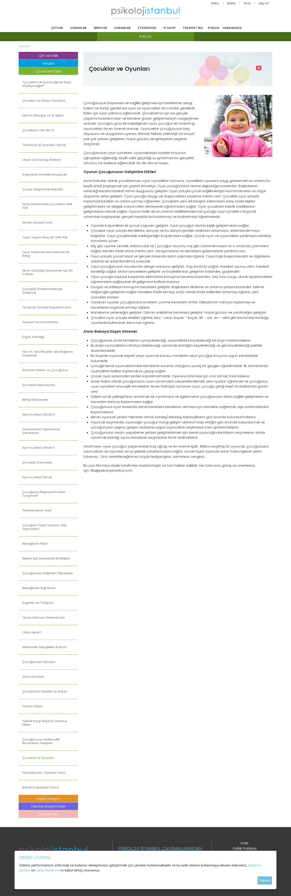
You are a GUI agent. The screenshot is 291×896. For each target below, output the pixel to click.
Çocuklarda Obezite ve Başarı (44, 691)
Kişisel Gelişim (48, 798)
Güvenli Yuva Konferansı (40, 322)
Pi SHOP (169, 28)
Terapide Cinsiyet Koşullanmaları (46, 307)
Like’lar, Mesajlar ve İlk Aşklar (43, 115)
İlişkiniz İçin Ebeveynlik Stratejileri (46, 558)
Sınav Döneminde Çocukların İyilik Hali (47, 206)
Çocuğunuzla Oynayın (38, 662)
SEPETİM (231, 3)
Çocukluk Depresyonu (38, 385)
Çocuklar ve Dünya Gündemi (43, 101)
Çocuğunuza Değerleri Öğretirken (47, 573)
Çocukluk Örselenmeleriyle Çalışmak (42, 290)
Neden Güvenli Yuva (37, 222)
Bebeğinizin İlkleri (35, 544)
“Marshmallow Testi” (37, 510)
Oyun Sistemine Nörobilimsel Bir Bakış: (46, 254)
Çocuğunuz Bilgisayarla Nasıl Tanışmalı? (43, 494)
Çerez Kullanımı (48, 870)
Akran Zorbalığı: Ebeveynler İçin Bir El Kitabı (47, 272)
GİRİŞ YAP (264, 3)
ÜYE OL (247, 3)
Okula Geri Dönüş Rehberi (41, 160)
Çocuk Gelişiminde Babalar (42, 189)
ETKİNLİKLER (147, 28)
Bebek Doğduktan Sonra (40, 787)
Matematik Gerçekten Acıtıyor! (44, 647)
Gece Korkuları (33, 677)
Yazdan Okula (32, 706)
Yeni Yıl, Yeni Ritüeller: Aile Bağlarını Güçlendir (47, 353)
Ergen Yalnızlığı (33, 337)
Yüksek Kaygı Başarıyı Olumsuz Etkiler (44, 723)
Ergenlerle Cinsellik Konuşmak (44, 174)
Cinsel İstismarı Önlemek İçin (43, 617)
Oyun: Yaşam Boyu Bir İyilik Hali (44, 237)
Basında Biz (48, 814)
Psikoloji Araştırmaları (48, 806)
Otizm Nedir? (31, 632)
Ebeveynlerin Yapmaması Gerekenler (41, 431)
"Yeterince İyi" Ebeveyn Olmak (44, 145)
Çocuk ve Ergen (48, 71)
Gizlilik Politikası (245, 848)
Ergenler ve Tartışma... (38, 603)
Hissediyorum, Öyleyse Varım (44, 773)
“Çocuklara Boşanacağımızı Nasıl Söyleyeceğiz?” (46, 84)
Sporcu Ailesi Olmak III (38, 414)
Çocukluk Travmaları (37, 462)
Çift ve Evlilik (48, 55)
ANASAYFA (24, 46)
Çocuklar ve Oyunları (38, 758)
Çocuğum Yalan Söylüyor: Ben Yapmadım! (44, 527)
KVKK (244, 843)
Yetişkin (48, 63)
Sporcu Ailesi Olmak (37, 477)
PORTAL (215, 3)
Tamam (264, 880)
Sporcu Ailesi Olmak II (38, 448)
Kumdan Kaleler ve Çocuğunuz (45, 370)
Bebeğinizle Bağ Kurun (38, 588)
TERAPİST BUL (193, 28)
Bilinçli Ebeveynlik (35, 400)
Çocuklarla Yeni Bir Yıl (38, 130)
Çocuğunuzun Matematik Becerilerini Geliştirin (40, 741)
